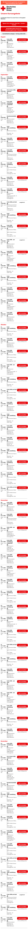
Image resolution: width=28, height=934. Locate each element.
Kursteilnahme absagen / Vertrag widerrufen (14, 33)
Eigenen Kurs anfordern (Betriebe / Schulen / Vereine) (14, 24)
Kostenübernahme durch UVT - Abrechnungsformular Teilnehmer (14, 29)
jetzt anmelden (22, 40)
